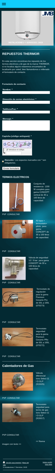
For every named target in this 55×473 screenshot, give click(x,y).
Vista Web (48, 464)
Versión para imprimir (13, 463)
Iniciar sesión (47, 462)
